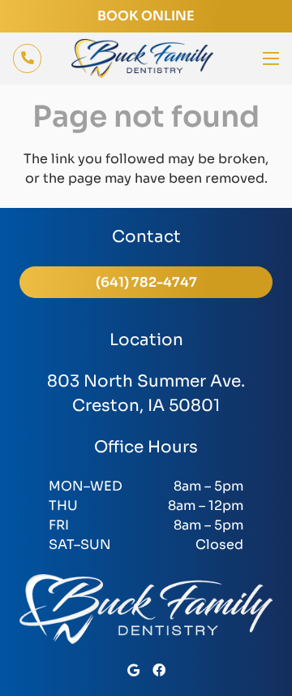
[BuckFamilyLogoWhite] (146, 609)
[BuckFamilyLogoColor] (142, 58)
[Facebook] (158, 670)
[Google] (133, 670)
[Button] (27, 58)
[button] (271, 58)
